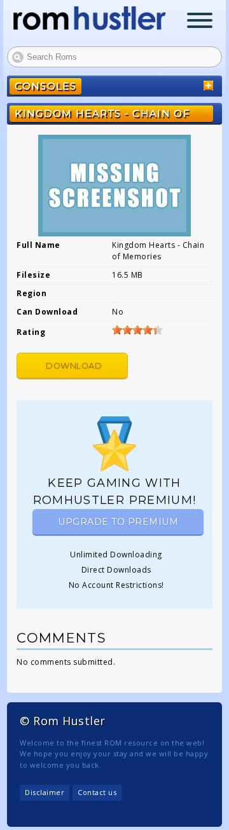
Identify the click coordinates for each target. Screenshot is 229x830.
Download (74, 366)
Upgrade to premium (118, 521)
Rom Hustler (89, 18)
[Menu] (199, 22)
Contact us (97, 792)
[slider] (137, 330)
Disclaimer (44, 792)
